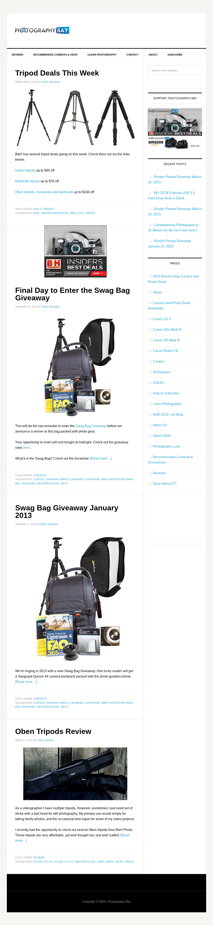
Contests (40, 475)
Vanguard (29, 483)
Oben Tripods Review (53, 731)
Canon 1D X (162, 319)
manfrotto (60, 213)
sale (81, 213)
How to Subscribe (166, 393)
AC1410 (69, 861)
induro (46, 213)
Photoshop (116, 479)
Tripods (48, 209)
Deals (37, 209)
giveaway (52, 479)
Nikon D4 (160, 425)
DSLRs (158, 382)
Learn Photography (167, 404)
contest (39, 479)
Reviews (39, 857)
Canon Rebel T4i (165, 351)
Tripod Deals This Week (57, 73)
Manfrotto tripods (27, 181)
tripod (90, 213)
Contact (158, 361)
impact (64, 479)
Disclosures (161, 372)
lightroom (91, 479)
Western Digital (48, 483)
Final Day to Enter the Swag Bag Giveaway (72, 294)
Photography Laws (167, 446)
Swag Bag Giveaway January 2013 (66, 512)
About (157, 292)
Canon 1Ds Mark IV (167, 329)
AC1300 (38, 861)
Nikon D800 (162, 436)
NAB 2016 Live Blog (168, 414)
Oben (73, 213)
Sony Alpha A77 (165, 483)
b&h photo (82, 861)
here (26, 447)
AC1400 (58, 861)
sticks (118, 861)
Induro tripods (25, 170)
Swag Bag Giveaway (91, 426)
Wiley (64, 483)
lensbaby (76, 479)
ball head (98, 861)
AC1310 (48, 861)
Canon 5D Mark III (166, 340)
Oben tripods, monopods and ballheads (44, 192)
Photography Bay (42, 30)
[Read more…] (100, 458)
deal (36, 213)
